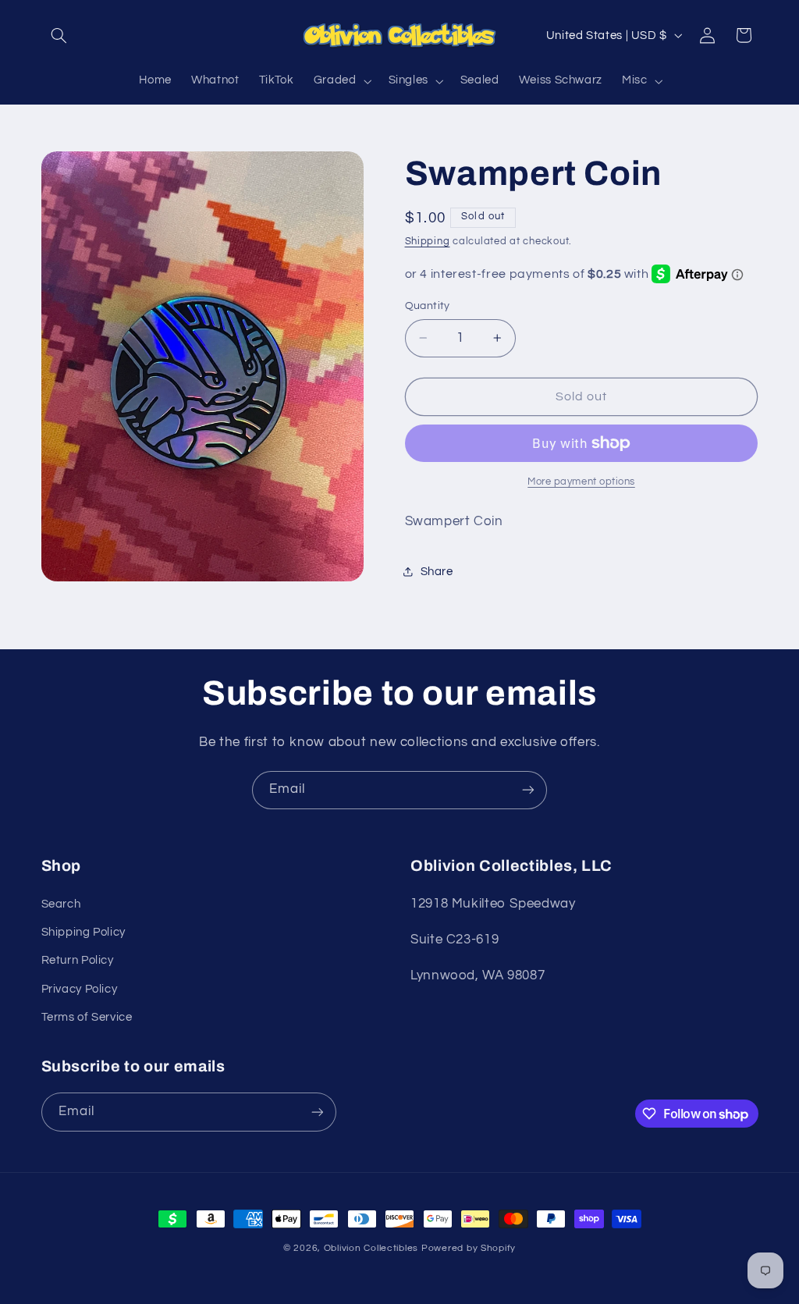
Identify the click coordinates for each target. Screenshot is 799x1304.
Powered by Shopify (468, 1248)
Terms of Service (87, 1017)
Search (61, 904)
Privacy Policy (79, 989)
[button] (59, 35)
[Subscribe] (528, 790)
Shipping (427, 241)
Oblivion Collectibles (371, 1248)
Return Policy (77, 960)
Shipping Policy (83, 932)
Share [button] (437, 571)
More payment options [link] (581, 482)
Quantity (427, 305)
